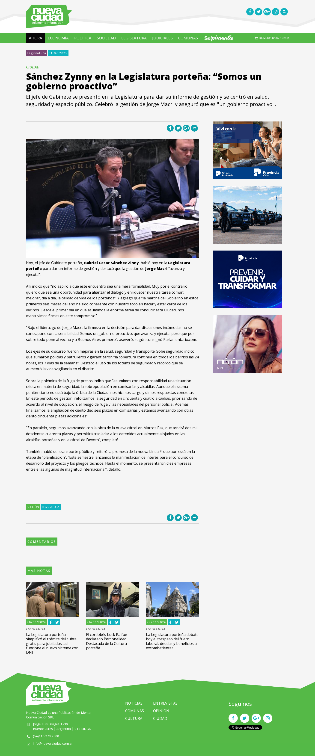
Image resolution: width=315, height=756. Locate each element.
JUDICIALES (162, 38)
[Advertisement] (247, 412)
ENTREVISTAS (165, 703)
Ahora (35, 38)
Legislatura (36, 53)
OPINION (161, 710)
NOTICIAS (134, 703)
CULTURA (133, 718)
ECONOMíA (58, 38)
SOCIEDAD (106, 38)
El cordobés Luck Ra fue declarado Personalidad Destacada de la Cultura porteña (106, 641)
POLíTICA (82, 38)
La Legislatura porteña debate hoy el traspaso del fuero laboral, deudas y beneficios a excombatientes (172, 641)
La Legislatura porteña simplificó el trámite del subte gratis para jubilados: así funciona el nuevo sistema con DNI (52, 643)
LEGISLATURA (134, 38)
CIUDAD (160, 718)
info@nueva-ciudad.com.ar (53, 743)
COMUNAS (188, 38)
